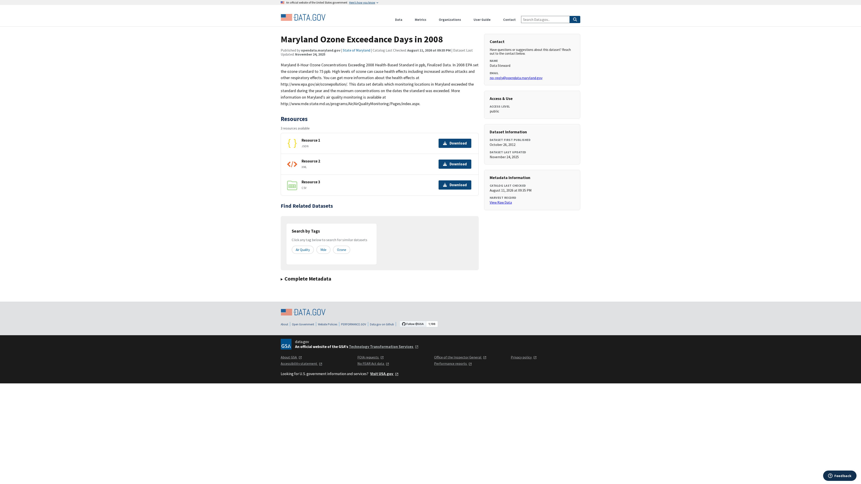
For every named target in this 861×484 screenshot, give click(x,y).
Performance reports (450, 363)
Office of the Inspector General (458, 357)
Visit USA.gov (382, 373)
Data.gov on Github (382, 324)
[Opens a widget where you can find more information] (840, 476)
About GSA (289, 357)
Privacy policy (521, 357)
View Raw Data (501, 202)
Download (458, 143)
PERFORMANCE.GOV (353, 324)
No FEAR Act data (371, 363)
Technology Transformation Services (381, 346)
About (284, 324)
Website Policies (327, 324)
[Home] (303, 17)
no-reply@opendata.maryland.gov (516, 78)
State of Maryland (356, 50)
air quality (303, 250)
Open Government (303, 324)
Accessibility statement (299, 363)
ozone (341, 250)
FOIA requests (368, 357)
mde (323, 250)
